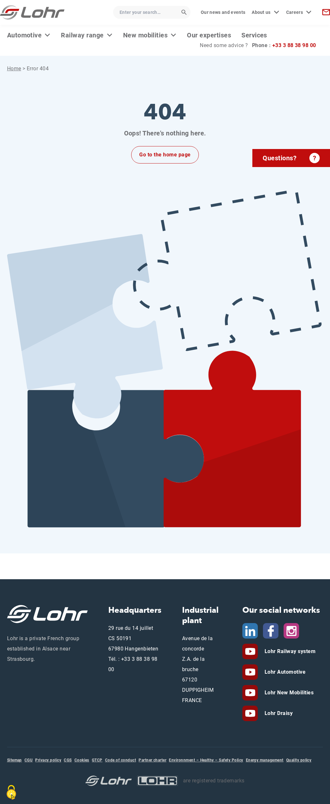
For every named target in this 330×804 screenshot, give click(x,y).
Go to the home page (164, 155)
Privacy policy (48, 760)
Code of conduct (120, 760)
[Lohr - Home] (32, 12)
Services (254, 35)
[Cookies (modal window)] (11, 792)
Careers (294, 12)
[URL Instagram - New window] (291, 631)
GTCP (97, 760)
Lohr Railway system (289, 651)
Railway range (82, 35)
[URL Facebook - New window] (270, 631)
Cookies (81, 760)
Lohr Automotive (284, 672)
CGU (28, 760)
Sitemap (14, 760)
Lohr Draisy (278, 713)
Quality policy (299, 760)
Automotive (24, 35)
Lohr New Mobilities (288, 693)
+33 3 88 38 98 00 (294, 45)
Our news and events (223, 12)
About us (261, 12)
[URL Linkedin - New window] (250, 631)
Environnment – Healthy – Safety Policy (206, 760)
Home (14, 68)
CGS (68, 760)
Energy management (265, 760)
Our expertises (209, 35)
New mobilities (145, 35)
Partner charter (152, 760)
